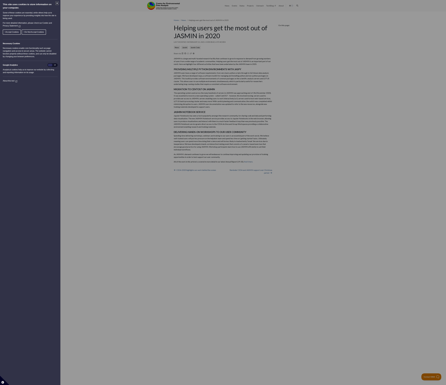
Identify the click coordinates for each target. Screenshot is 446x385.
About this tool (10, 81)
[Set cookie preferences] (4, 380)
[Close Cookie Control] (57, 3)
